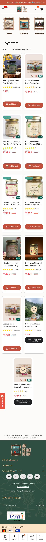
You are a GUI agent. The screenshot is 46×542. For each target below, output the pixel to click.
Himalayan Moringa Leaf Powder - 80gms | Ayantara (12, 264)
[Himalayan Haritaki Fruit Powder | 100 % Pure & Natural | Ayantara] (34, 188)
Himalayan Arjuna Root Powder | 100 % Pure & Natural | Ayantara (33, 142)
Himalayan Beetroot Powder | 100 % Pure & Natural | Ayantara (11, 203)
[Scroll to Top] (41, 529)
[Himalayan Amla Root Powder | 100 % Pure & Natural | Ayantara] (12, 127)
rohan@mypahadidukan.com (23, 491)
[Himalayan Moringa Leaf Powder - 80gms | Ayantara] (12, 248)
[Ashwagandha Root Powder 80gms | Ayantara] (12, 66)
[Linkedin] (30, 476)
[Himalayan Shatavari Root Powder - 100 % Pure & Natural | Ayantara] (34, 248)
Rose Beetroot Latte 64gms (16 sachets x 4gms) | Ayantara (22, 386)
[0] (41, 9)
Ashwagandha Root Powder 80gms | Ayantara (11, 82)
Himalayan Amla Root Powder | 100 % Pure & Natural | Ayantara (11, 142)
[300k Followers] (9, 476)
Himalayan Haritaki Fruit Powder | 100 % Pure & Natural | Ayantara (33, 203)
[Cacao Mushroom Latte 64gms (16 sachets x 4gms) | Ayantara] (34, 66)
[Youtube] (37, 476)
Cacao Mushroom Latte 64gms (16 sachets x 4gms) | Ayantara (32, 82)
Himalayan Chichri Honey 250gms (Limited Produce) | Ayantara (33, 325)
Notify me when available (34, 340)
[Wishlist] (36, 9)
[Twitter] (23, 476)
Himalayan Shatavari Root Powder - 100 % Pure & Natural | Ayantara (33, 264)
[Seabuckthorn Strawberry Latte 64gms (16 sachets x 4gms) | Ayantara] (12, 309)
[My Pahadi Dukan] (23, 9)
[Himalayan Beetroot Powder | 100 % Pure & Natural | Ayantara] (12, 188)
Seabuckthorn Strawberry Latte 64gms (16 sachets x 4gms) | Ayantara (11, 325)
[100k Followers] (16, 476)
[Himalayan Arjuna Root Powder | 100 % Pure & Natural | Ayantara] (34, 127)
